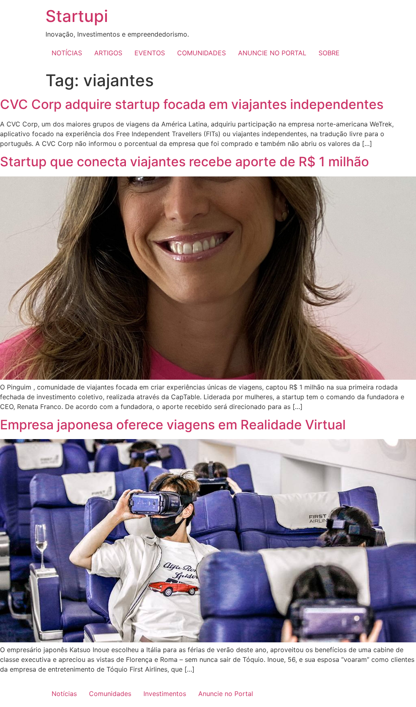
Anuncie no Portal (225, 694)
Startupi (77, 16)
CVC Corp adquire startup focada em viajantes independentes (192, 104)
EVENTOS (149, 53)
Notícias (64, 694)
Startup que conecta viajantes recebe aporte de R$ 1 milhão (184, 162)
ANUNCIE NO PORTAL (272, 53)
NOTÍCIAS (67, 53)
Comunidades (110, 694)
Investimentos (164, 694)
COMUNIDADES (201, 53)
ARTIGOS (108, 53)
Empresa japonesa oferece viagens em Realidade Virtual (173, 425)
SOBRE (329, 53)
